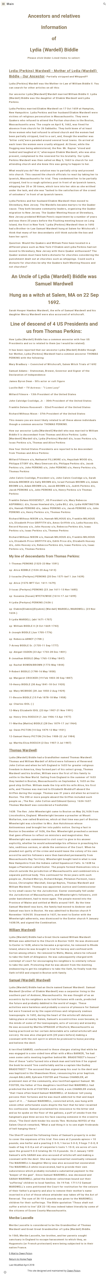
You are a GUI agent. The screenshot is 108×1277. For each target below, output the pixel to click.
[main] (54, 642)
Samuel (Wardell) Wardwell (29, 980)
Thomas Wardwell (23, 750)
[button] (3, 4)
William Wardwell (22, 930)
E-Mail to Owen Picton (20, 1253)
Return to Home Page (20, 1259)
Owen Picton (73, 1270)
